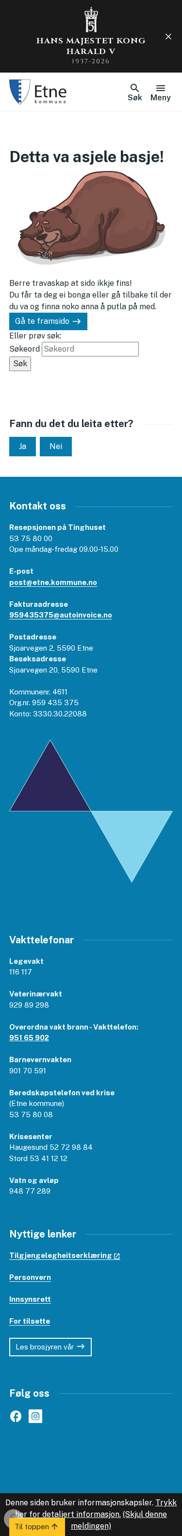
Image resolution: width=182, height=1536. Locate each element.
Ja (22, 446)
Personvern (30, 1277)
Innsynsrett (30, 1299)
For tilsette (29, 1321)
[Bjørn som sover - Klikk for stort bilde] (91, 216)
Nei (56, 446)
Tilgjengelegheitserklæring (60, 1255)
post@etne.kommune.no (53, 582)
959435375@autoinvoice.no (60, 615)
